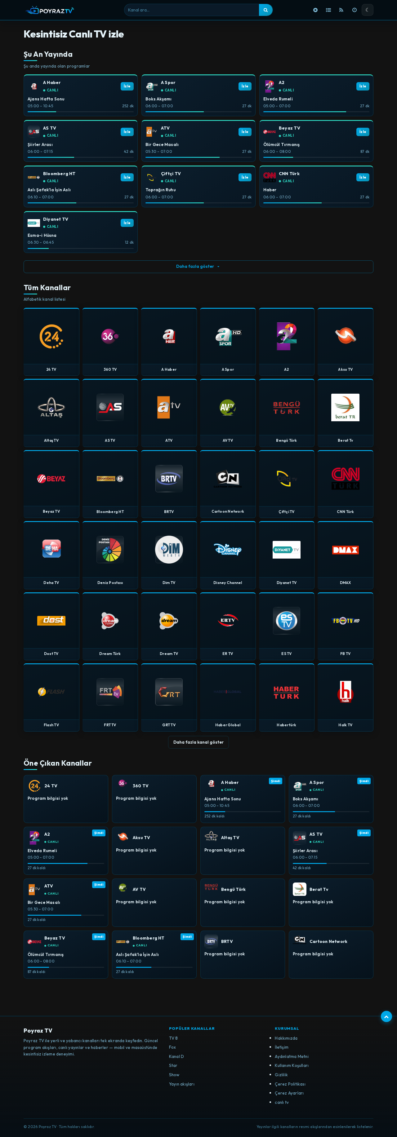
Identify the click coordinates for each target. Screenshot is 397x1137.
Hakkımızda (286, 1038)
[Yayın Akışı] (354, 10)
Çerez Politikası (290, 1084)
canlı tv (282, 1102)
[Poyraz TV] (50, 10)
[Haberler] (341, 10)
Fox (172, 1047)
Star (173, 1065)
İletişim (281, 1047)
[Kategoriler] (328, 10)
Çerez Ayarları (289, 1093)
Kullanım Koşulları (292, 1065)
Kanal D (176, 1056)
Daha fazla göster (195, 266)
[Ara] (266, 10)
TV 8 (173, 1038)
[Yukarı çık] (386, 1016)
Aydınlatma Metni (292, 1056)
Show (174, 1074)
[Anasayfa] (315, 10)
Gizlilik (281, 1074)
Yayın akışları (181, 1084)
